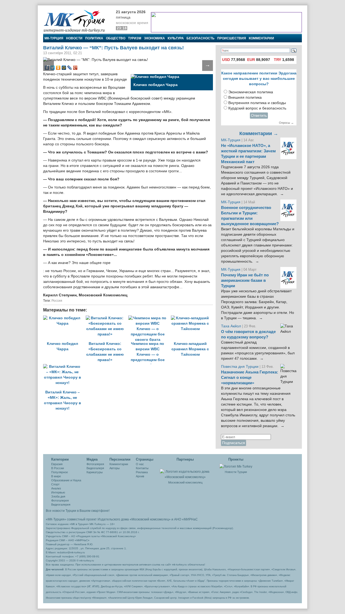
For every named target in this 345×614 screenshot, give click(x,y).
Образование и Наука (66, 480)
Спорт (55, 484)
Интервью (58, 492)
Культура (176, 38)
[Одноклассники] (58, 67)
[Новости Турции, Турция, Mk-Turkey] (235, 466)
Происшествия (231, 38)
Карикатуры (95, 472)
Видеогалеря (95, 468)
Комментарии (261, 38)
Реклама (142, 472)
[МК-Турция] (77, 20)
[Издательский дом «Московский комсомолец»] (185, 471)
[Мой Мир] (64, 67)
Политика (94, 38)
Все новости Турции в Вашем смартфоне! (77, 511)
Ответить (259, 116)
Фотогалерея (60, 500)
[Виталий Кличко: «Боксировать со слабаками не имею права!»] (107, 318)
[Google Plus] (75, 67)
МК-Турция (53, 38)
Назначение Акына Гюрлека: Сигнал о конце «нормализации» (249, 377)
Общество (115, 38)
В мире (56, 476)
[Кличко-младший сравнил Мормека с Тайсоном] (191, 318)
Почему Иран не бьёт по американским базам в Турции (245, 280)
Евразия (57, 464)
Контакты (142, 468)
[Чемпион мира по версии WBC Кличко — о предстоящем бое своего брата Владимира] (149, 318)
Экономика (154, 38)
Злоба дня (58, 496)
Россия (56, 301)
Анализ (56, 488)
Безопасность (201, 38)
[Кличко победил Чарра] (64, 318)
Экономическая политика (250, 92)
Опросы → (286, 122)
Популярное (59, 472)
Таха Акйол (231, 326)
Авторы (114, 468)
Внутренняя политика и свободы (257, 103)
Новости (74, 38)
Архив (140, 476)
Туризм (134, 38)
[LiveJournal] (70, 67)
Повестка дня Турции (240, 367)
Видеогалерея (60, 504)
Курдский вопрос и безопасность (257, 108)
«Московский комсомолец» (150, 519)
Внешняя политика (245, 97)
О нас (140, 464)
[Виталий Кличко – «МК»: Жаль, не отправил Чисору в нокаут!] (64, 367)
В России (57, 468)
